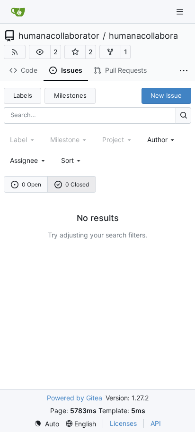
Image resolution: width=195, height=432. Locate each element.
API (156, 423)
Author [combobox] (157, 140)
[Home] (18, 11)
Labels (22, 95)
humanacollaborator (58, 36)
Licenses (123, 423)
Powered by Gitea (74, 398)
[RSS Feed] (15, 52)
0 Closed (77, 184)
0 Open (31, 184)
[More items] (183, 71)
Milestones (70, 95)
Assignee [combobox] (24, 160)
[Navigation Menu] (180, 11)
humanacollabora (143, 36)
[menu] (72, 160)
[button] (40, 52)
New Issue (166, 95)
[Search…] (183, 115)
